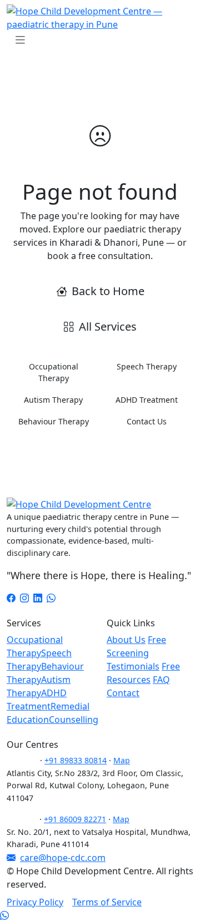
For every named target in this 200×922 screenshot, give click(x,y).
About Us (126, 640)
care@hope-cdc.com (63, 858)
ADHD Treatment (147, 399)
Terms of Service (107, 902)
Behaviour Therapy (53, 421)
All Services (108, 326)
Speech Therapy (147, 366)
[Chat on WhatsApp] (4, 915)
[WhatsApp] (51, 598)
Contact (123, 693)
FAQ (161, 679)
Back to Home (108, 290)
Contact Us (147, 421)
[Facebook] (11, 598)
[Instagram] (24, 598)
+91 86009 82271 (75, 819)
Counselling (73, 719)
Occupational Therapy (53, 372)
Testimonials (133, 666)
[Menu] (20, 40)
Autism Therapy (53, 399)
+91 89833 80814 (75, 760)
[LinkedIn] (37, 598)
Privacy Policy (35, 902)
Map (121, 760)
